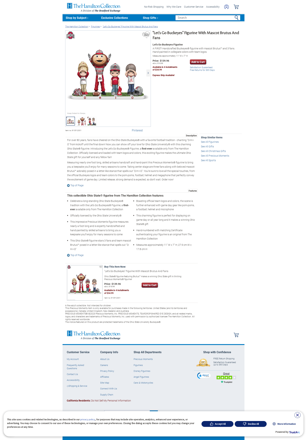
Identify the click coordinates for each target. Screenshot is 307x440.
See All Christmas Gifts (213, 151)
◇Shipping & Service (77, 385)
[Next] (148, 73)
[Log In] (226, 7)
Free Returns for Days (202, 69)
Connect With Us (108, 388)
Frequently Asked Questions (75, 366)
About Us (104, 359)
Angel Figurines (141, 376)
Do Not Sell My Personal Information (99, 400)
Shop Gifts (149, 18)
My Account (73, 359)
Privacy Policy (107, 371)
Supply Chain (106, 394)
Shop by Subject (76, 18)
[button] (204, 375)
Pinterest (137, 130)
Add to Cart (198, 62)
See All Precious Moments (215, 155)
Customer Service (193, 6)
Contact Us (72, 374)
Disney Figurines (142, 371)
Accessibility (213, 6)
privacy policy (87, 419)
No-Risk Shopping (154, 6)
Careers (104, 365)
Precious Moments (143, 359)
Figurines (138, 365)
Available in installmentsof (165, 68)
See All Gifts (207, 146)
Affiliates (104, 376)
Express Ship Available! (163, 75)
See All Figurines (210, 141)
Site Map (104, 382)
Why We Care (173, 6)
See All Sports (208, 160)
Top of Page (77, 185)
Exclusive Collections (114, 18)
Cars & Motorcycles (143, 382)
